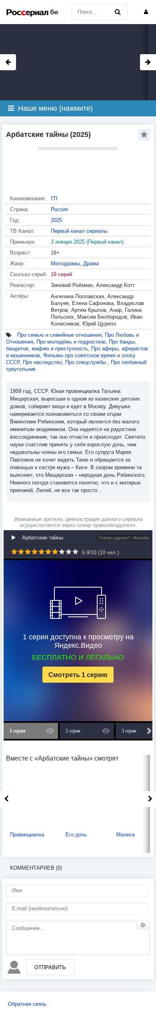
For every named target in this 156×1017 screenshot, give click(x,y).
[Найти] (118, 12)
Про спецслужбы (86, 362)
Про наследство (42, 362)
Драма (91, 263)
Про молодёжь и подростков (71, 342)
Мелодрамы (65, 263)
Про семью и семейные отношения (59, 335)
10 (75, 551)
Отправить (50, 967)
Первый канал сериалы (79, 231)
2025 (56, 220)
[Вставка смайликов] (143, 925)
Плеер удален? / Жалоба (124, 537)
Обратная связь (27, 1004)
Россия (59, 209)
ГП (54, 198)
